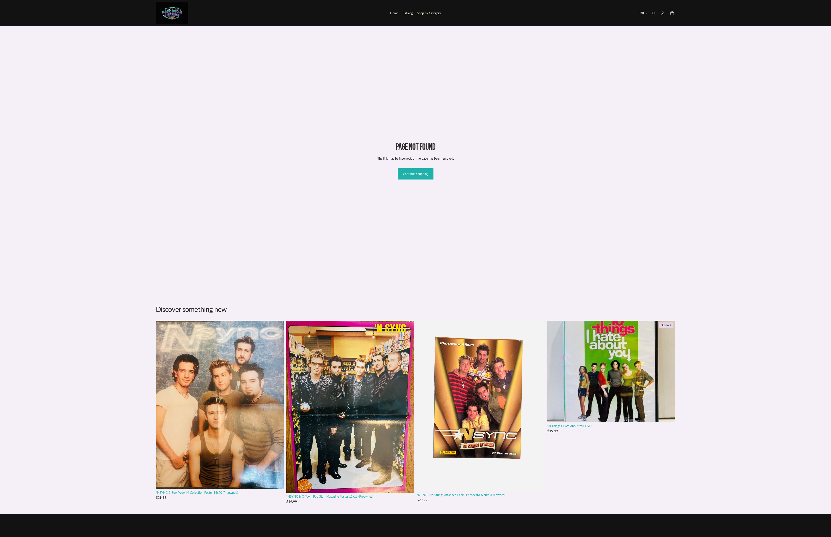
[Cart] (672, 13)
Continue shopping (415, 174)
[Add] (277, 482)
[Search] (653, 13)
